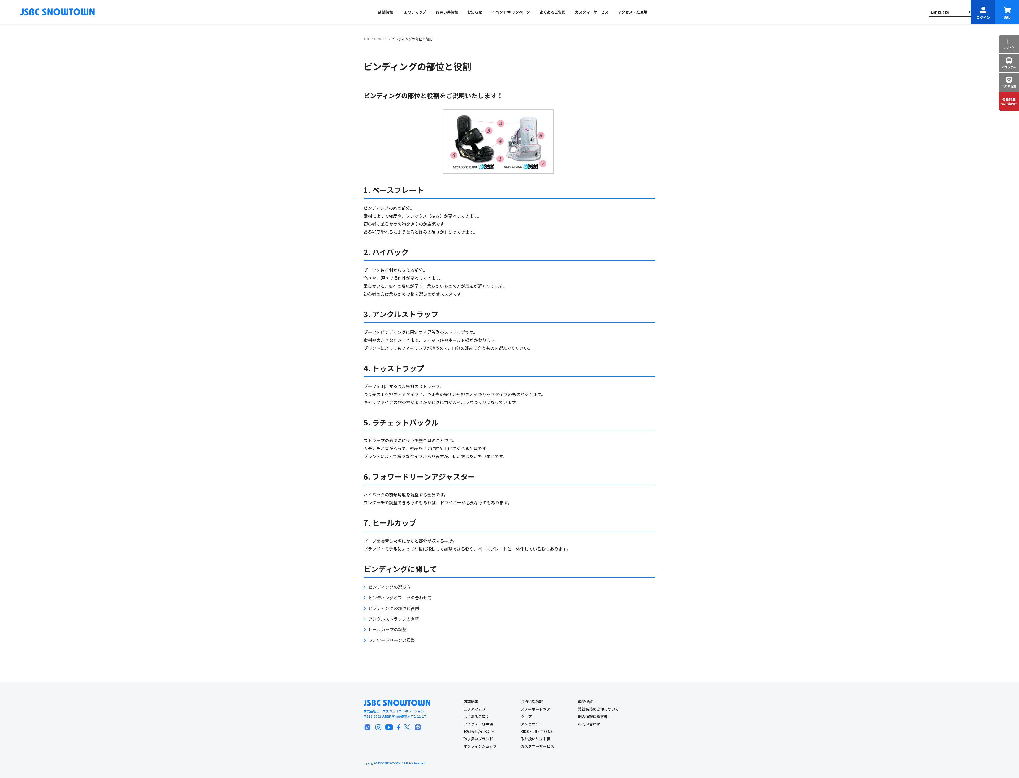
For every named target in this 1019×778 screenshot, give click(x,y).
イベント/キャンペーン (511, 12)
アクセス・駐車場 (632, 12)
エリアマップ (415, 12)
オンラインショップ (480, 746)
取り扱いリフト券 (535, 739)
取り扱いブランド (478, 739)
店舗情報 (385, 12)
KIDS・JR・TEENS (537, 731)
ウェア (526, 716)
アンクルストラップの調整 (393, 619)
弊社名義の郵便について (598, 709)
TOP (367, 39)
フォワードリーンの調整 (391, 640)
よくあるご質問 (552, 12)
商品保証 (585, 701)
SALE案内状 (1009, 101)
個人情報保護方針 (593, 716)
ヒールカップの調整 (387, 629)
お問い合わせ (589, 724)
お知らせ (474, 12)
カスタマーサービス (591, 12)
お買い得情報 (447, 12)
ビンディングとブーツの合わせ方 (400, 597)
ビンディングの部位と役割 (393, 608)
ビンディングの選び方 (389, 587)
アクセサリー (532, 724)
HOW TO (380, 39)
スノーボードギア (535, 709)
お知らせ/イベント (478, 731)
